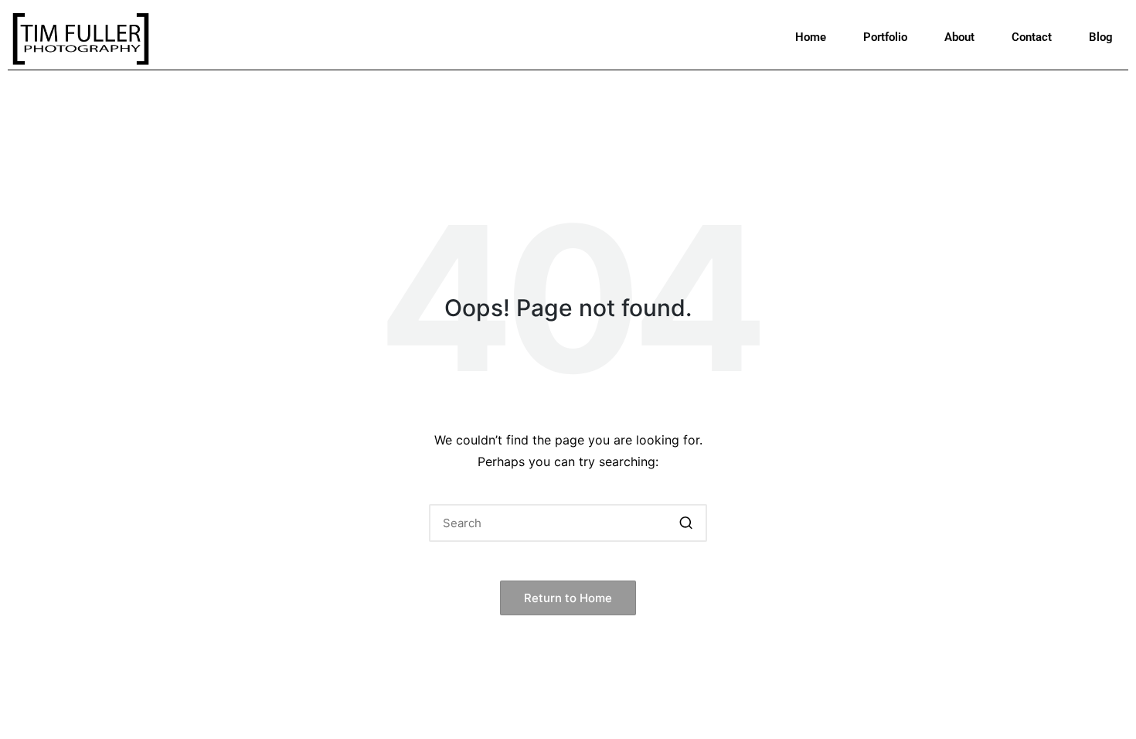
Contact (1032, 37)
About (959, 37)
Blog (1101, 37)
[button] (686, 523)
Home (810, 37)
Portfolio (885, 37)
